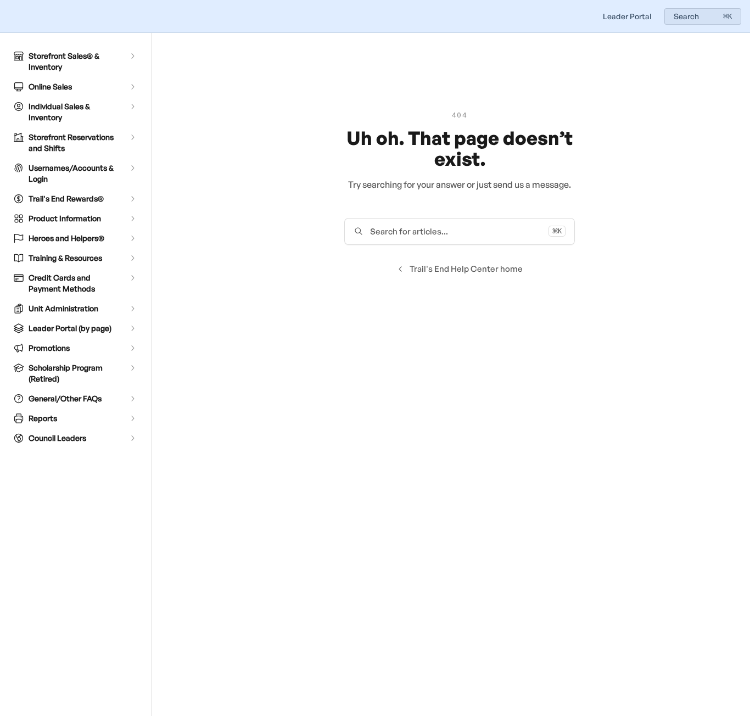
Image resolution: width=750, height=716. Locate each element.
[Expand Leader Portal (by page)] (132, 328)
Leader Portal (627, 16)
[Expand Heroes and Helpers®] (132, 238)
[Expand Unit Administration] (132, 308)
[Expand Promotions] (132, 348)
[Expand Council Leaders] (132, 438)
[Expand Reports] (132, 418)
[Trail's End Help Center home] (11, 16)
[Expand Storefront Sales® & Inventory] (132, 56)
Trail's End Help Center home (466, 269)
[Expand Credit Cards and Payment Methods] (132, 278)
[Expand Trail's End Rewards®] (132, 198)
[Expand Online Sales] (132, 86)
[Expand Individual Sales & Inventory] (132, 106)
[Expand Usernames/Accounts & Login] (132, 168)
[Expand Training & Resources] (132, 258)
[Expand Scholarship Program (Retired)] (132, 368)
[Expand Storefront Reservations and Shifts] (132, 137)
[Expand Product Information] (132, 218)
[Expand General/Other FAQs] (132, 398)
